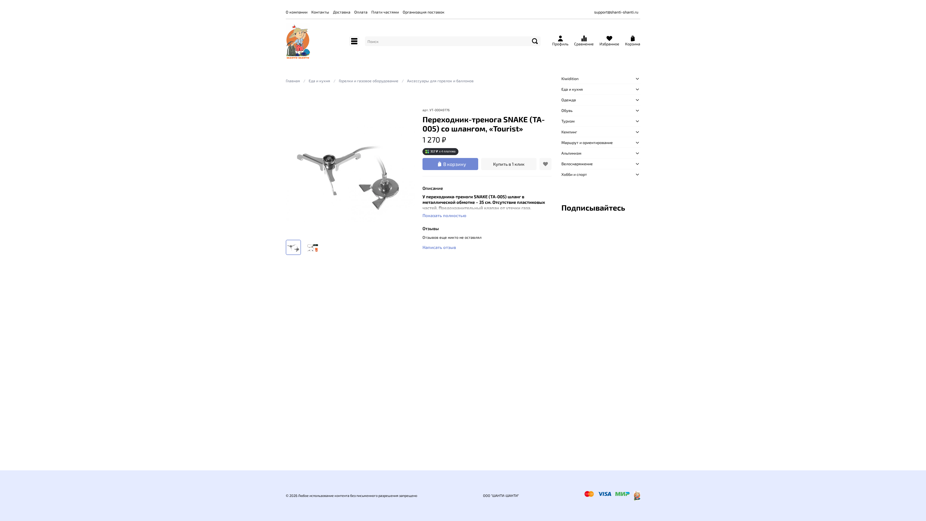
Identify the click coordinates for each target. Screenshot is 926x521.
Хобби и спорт (574, 174)
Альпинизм (571, 153)
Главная (293, 80)
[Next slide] (407, 171)
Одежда (568, 99)
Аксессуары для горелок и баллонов (440, 80)
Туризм (568, 121)
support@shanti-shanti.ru (616, 12)
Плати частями (385, 12)
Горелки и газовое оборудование (368, 80)
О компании (296, 12)
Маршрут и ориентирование (587, 142)
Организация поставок (423, 12)
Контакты (320, 12)
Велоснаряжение (577, 163)
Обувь (566, 110)
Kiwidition (570, 78)
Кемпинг (569, 132)
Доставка (341, 12)
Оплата (361, 12)
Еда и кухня (319, 80)
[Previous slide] (293, 171)
